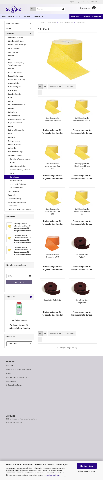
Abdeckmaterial (13, 48)
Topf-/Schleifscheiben (18, 184)
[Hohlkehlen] (16, 9)
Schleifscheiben (16, 181)
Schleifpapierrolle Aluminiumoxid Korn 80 (82, 119)
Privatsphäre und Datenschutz (18, 377)
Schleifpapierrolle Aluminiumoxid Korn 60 (52, 119)
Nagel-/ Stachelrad (15, 123)
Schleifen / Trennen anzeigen (20, 159)
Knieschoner (12, 112)
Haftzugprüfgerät (14, 87)
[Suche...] (63, 9)
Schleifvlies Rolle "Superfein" (82, 301)
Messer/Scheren (14, 116)
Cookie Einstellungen (15, 385)
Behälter (11, 56)
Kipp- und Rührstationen (16, 105)
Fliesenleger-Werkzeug (16, 79)
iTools (10, 98)
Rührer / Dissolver (14, 145)
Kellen (10, 101)
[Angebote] (31, 296)
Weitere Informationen (86, 471)
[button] (72, 2)
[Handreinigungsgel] (19, 309)
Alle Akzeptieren (86, 466)
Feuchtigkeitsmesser (15, 76)
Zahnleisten (12, 206)
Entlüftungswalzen (14, 72)
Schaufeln (12, 148)
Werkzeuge (38, 16)
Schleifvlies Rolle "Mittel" (82, 256)
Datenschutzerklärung (51, 475)
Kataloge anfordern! (11, 16)
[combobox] (55, 86)
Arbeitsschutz (13, 52)
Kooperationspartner (92, 16)
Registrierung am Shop (14, 422)
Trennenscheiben (16, 188)
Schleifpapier (15, 177)
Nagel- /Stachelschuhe (16, 119)
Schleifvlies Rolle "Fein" (52, 300)
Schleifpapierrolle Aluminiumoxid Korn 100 (52, 166)
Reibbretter (12, 137)
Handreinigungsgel (19, 320)
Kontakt (11, 365)
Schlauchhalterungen (15, 152)
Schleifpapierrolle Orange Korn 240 (52, 256)
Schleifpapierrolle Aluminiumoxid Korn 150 (52, 211)
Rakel (10, 134)
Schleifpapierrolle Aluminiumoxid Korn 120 (82, 166)
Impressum (12, 381)
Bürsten (11, 69)
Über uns (75, 16)
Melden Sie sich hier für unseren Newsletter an (21, 419)
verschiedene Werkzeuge (17, 202)
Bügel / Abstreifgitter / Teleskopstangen (16, 64)
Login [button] (81, 2)
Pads (12, 173)
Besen (10, 59)
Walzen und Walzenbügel (17, 45)
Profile (27, 16)
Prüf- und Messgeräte (16, 130)
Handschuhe (12, 90)
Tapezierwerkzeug (14, 199)
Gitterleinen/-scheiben (18, 166)
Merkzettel (93, 2)
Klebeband (12, 108)
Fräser (12, 162)
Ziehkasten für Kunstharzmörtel (19, 209)
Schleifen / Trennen (15, 155)
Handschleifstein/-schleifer (20, 170)
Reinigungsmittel (14, 141)
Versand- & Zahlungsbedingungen (19, 369)
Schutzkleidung (13, 191)
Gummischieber (14, 83)
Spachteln (11, 195)
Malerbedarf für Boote (16, 41)
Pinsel (10, 126)
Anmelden (19, 282)
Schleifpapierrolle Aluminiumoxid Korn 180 (82, 211)
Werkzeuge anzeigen (15, 38)
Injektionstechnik (14, 94)
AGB (9, 373)
